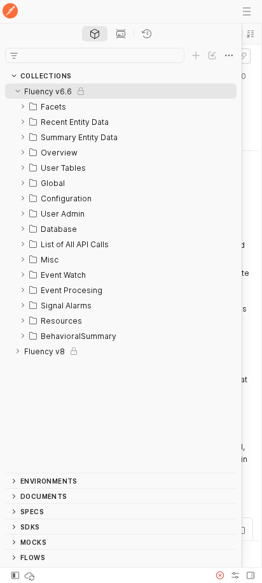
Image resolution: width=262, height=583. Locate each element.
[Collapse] (18, 91)
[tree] (121, 278)
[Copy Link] (243, 56)
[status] (30, 575)
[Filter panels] (14, 55)
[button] (250, 34)
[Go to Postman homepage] (10, 11)
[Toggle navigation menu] (246, 11)
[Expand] (23, 106)
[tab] (94, 33)
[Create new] (195, 55)
